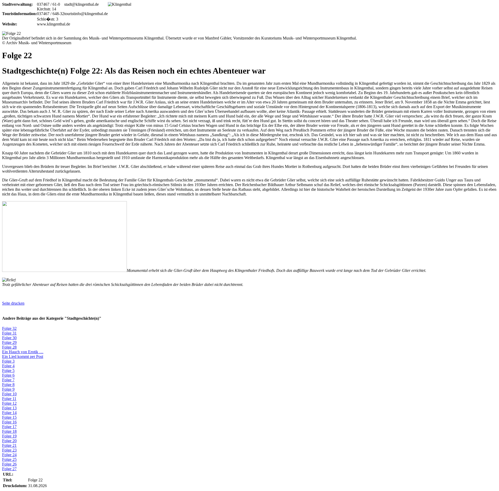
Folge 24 (9, 455)
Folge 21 (9, 445)
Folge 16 (9, 422)
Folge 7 (8, 380)
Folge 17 (9, 426)
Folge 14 (9, 412)
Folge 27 (9, 469)
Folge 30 (9, 338)
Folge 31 (9, 333)
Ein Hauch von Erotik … (22, 352)
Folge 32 (9, 328)
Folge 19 (9, 436)
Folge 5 (8, 370)
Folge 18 (9, 431)
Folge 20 (9, 440)
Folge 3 (8, 361)
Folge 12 (9, 403)
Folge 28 (9, 347)
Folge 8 (8, 384)
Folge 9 (8, 389)
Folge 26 (9, 464)
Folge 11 (9, 398)
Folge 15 (9, 417)
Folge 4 (8, 366)
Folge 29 (9, 342)
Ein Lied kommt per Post (22, 356)
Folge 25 (9, 459)
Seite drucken (13, 303)
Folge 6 (8, 375)
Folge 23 (9, 450)
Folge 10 (9, 394)
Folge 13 (9, 408)
